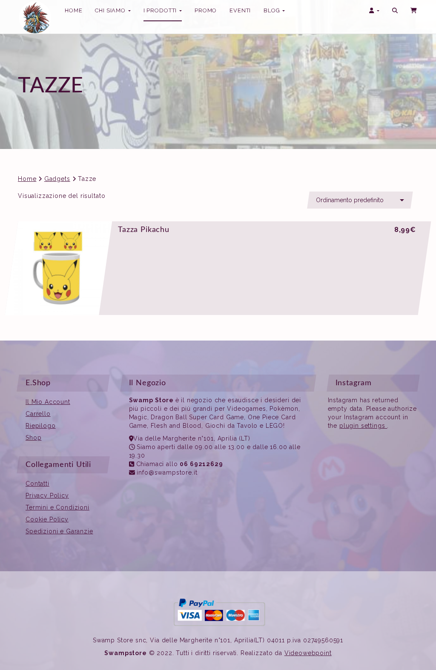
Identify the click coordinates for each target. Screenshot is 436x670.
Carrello (38, 413)
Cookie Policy (47, 519)
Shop (33, 437)
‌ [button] (414, 10)
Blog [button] (272, 10)
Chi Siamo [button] (111, 10)
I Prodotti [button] (160, 13)
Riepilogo (41, 425)
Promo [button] (206, 10)
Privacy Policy (47, 495)
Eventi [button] (240, 10)
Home (27, 178)
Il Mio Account (48, 401)
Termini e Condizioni (57, 507)
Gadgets (57, 178)
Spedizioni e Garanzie (59, 531)
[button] (395, 10)
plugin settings (363, 425)
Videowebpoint (308, 653)
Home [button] (73, 10)
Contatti (37, 483)
